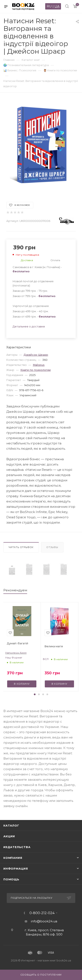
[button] (35, 694)
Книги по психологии (35, 370)
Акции (9, 836)
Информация (15, 868)
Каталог (11, 825)
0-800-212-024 (41, 913)
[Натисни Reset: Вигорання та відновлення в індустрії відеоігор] (12, 569)
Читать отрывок (21, 547)
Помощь (11, 879)
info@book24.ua (44, 921)
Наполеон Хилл (15, 652)
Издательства (16, 847)
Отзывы (52, 547)
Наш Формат (13, 657)
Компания (12, 857)
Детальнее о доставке (29, 326)
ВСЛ (46, 659)
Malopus (39, 364)
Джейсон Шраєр (36, 354)
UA (57, 6)
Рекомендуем (15, 590)
